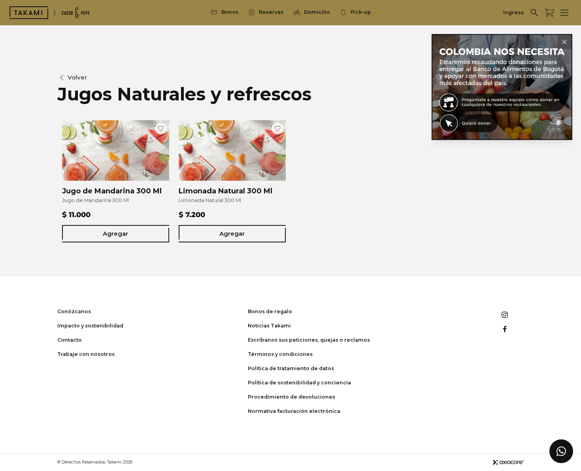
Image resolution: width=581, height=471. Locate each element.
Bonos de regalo (270, 311)
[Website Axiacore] (508, 462)
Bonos (229, 12)
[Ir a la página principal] (28, 12)
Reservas (271, 12)
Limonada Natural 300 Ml (225, 191)
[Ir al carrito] (549, 13)
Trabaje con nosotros (86, 354)
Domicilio (317, 12)
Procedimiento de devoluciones (291, 397)
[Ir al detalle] (502, 87)
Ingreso (513, 12)
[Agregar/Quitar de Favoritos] (161, 128)
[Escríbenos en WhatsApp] (561, 451)
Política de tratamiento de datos (291, 368)
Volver (77, 77)
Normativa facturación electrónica (294, 411)
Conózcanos (74, 311)
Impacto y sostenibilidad (90, 326)
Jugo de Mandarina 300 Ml (112, 191)
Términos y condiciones (280, 354)
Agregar (115, 233)
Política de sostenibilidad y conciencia (299, 383)
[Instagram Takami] (505, 315)
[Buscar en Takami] (534, 13)
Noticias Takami (269, 326)
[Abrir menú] (564, 13)
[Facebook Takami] (505, 329)
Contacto (69, 340)
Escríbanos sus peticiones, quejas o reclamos (309, 340)
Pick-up (361, 12)
